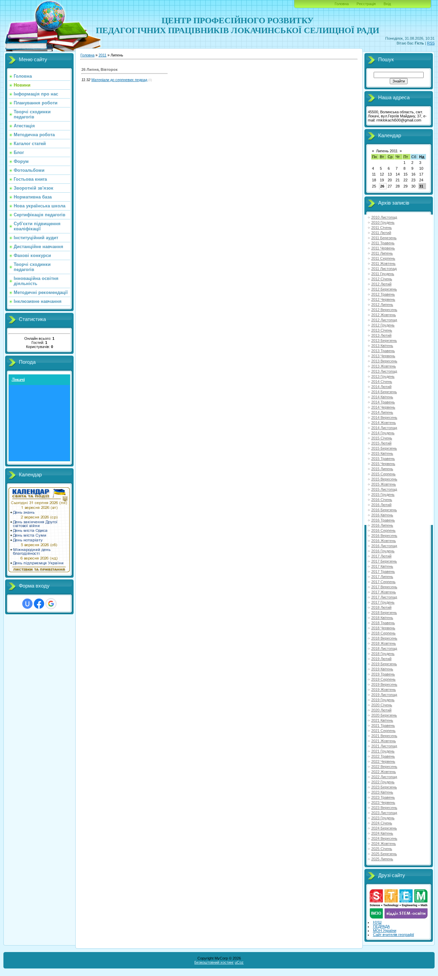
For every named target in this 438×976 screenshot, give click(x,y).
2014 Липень (382, 412)
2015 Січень (381, 438)
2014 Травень (383, 402)
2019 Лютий (381, 659)
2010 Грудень (383, 222)
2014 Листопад (384, 428)
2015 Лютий (381, 443)
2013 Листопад (384, 371)
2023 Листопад (384, 813)
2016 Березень (384, 510)
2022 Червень (383, 761)
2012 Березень (384, 289)
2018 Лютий (381, 607)
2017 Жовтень (383, 592)
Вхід (387, 4)
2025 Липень (382, 859)
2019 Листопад (384, 695)
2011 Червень (383, 248)
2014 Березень (384, 392)
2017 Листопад (384, 597)
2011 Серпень (383, 258)
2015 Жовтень (383, 484)
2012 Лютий (381, 284)
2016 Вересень (384, 536)
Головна (342, 4)
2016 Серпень (383, 530)
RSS (431, 43)
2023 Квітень (382, 792)
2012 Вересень (384, 310)
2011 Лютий (381, 233)
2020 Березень (384, 715)
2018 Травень (383, 623)
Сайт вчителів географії (393, 935)
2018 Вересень (384, 638)
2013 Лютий (381, 335)
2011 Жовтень (383, 263)
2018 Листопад (384, 648)
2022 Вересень (384, 767)
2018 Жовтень (383, 643)
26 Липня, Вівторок (99, 69)
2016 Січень (381, 500)
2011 (102, 55)
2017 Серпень (383, 582)
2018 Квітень (382, 618)
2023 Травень (383, 797)
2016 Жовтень (383, 541)
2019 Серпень (383, 679)
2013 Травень (383, 351)
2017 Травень (383, 571)
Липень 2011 (387, 151)
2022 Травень (383, 756)
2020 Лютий (381, 710)
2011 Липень (382, 253)
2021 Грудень (383, 751)
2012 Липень (382, 305)
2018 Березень (384, 613)
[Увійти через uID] (27, 604)
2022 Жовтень (383, 772)
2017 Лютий (381, 556)
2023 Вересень (384, 808)
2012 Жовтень (383, 315)
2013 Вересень (384, 361)
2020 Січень (381, 705)
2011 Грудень (382, 274)
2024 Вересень (384, 838)
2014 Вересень (384, 417)
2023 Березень (384, 787)
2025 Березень (384, 854)
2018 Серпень (383, 633)
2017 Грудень (383, 602)
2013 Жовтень (383, 366)
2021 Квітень (382, 720)
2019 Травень (383, 674)
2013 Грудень (383, 376)
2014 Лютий (381, 387)
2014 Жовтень (383, 423)
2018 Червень (383, 628)
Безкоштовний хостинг (214, 962)
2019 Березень (384, 664)
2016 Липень (382, 525)
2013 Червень (383, 356)
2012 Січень (381, 279)
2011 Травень (383, 243)
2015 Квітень (382, 453)
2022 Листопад (384, 777)
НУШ (377, 922)
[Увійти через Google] (51, 603)
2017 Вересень (384, 587)
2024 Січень (381, 823)
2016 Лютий (381, 505)
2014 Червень (383, 407)
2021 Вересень (384, 736)
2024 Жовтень (383, 844)
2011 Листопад (384, 269)
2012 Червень (383, 299)
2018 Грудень (383, 654)
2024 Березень (384, 828)
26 (382, 186)
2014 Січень (381, 382)
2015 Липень (382, 469)
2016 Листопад (384, 546)
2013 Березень (384, 340)
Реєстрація (366, 4)
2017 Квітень (382, 566)
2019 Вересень (384, 684)
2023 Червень (383, 802)
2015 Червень (383, 464)
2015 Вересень (384, 479)
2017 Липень (382, 577)
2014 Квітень (382, 397)
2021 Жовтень (383, 741)
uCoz (239, 962)
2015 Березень (384, 448)
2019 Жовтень (383, 690)
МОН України (384, 930)
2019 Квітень (382, 669)
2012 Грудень (383, 325)
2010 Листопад (384, 217)
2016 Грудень (383, 551)
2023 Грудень (383, 818)
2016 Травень (383, 520)
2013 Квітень (382, 346)
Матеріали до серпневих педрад (119, 80)
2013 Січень (381, 330)
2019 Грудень (383, 700)
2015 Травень (383, 459)
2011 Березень (384, 238)
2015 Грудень (383, 494)
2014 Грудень (383, 433)
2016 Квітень (382, 515)
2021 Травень (383, 725)
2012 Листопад (384, 320)
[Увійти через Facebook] (39, 604)
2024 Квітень (382, 833)
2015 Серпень (383, 474)
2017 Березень (384, 561)
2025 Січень (381, 849)
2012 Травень (383, 294)
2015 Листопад (384, 489)
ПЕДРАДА (381, 926)
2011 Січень (381, 228)
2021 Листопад (384, 746)
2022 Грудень (383, 782)
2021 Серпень (383, 731)
